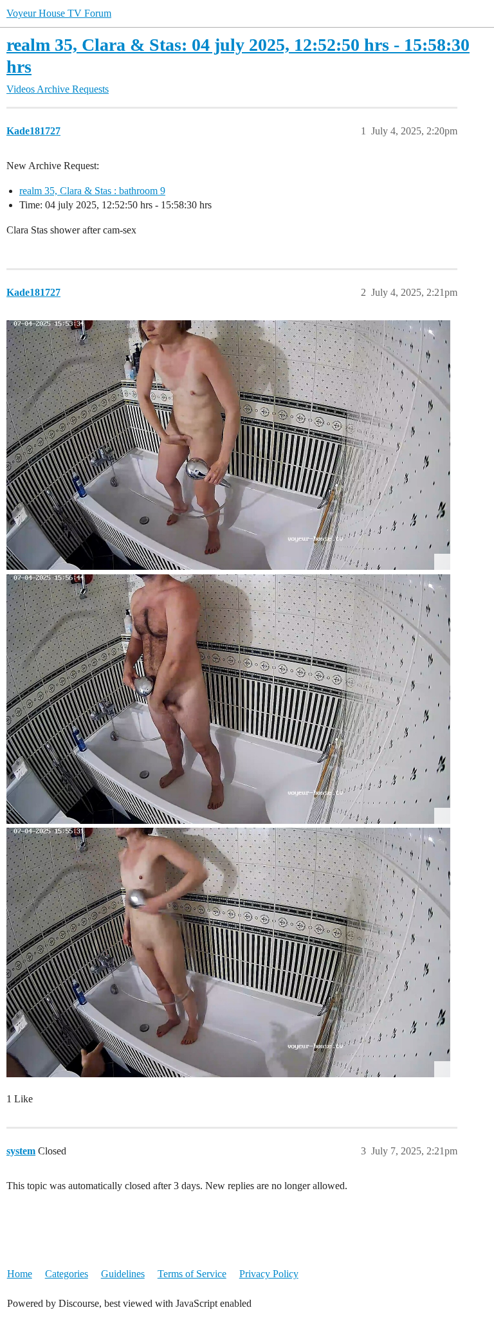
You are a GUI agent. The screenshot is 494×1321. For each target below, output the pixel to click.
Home (19, 1273)
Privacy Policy (268, 1273)
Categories (66, 1273)
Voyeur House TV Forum (58, 13)
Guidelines (123, 1273)
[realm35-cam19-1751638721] (228, 699)
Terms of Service (192, 1273)
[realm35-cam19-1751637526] (228, 445)
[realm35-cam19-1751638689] (228, 952)
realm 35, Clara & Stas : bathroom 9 (92, 190)
